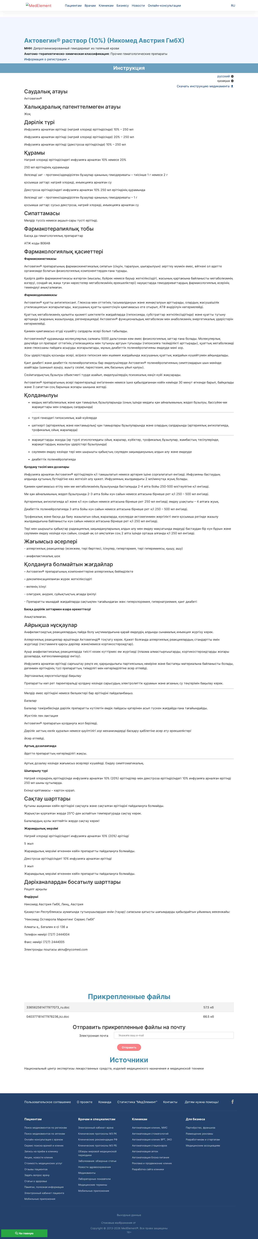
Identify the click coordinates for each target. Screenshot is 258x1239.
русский (224, 76)
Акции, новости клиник (38, 1157)
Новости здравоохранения (94, 1166)
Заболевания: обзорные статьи (97, 1160)
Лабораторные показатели (94, 1178)
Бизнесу (123, 5)
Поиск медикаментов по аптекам (44, 1133)
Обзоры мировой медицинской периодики (97, 1153)
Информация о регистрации (46, 59)
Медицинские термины (92, 1184)
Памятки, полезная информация (43, 1186)
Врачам (90, 5)
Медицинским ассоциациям (203, 1145)
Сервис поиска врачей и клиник (43, 1145)
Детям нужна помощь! (202, 1102)
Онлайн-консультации (164, 5)
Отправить (129, 1047)
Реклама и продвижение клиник (152, 1163)
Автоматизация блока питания (150, 1157)
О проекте (84, 1102)
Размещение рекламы (199, 1133)
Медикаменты (87, 1172)
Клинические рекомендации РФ (97, 1139)
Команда (104, 1102)
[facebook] (233, 1102)
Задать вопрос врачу (36, 1175)
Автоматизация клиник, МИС (149, 1127)
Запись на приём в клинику (41, 1151)
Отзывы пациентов (35, 1169)
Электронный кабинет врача (95, 1127)
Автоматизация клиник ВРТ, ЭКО (152, 1139)
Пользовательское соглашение (47, 1102)
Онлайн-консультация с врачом (43, 1139)
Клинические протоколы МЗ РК (97, 1133)
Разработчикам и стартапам (203, 1139)
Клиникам (106, 5)
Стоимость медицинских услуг (43, 1163)
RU (233, 5)
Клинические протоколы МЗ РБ (97, 1145)
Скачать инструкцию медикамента (203, 86)
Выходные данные (129, 1215)
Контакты (170, 1102)
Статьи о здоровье (35, 1181)
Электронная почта (93, 1035)
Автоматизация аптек (145, 1151)
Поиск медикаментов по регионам (45, 1127)
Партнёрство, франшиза (200, 1127)
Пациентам (73, 5)
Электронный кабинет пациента (44, 1193)
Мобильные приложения (39, 1198)
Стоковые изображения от (118, 1222)
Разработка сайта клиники (148, 1169)
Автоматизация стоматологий (150, 1133)
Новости (138, 5)
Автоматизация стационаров (149, 1145)
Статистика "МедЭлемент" (137, 1102)
